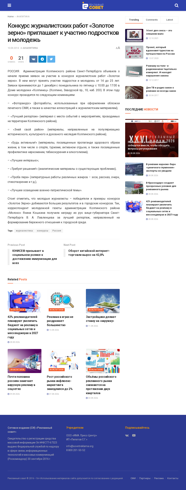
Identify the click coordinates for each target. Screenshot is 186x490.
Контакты (172, 478)
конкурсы (42, 230)
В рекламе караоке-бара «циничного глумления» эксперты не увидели (161, 167)
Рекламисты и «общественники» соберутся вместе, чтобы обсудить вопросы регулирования (149, 145)
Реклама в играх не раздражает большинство (60, 321)
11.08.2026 (93, 326)
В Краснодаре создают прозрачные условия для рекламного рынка (161, 186)
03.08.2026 (93, 398)
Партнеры (145, 478)
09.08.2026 (14, 394)
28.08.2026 (14, 342)
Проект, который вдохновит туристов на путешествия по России (160, 50)
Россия (56, 230)
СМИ (133, 478)
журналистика (24, 230)
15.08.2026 (53, 330)
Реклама (159, 478)
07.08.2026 (53, 394)
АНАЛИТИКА (23, 16)
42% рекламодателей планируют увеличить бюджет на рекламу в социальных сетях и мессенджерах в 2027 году (162, 208)
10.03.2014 (13, 48)
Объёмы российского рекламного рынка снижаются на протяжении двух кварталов (101, 385)
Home (11, 16)
